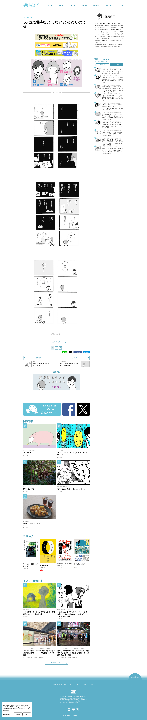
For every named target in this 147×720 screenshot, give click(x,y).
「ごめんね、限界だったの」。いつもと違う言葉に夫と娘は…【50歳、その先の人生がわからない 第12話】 (73, 614)
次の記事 (74, 358)
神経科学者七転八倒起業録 (64, 563)
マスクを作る (28, 452)
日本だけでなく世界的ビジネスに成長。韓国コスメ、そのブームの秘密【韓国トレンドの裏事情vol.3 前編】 (73, 653)
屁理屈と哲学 (44, 565)
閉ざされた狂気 (28, 489)
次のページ (56, 342)
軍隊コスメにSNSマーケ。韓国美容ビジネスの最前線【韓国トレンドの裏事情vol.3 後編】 (39, 653)
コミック (116, 64)
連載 (61, 5)
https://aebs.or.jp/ (73, 702)
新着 (50, 5)
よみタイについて (57, 684)
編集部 (96, 5)
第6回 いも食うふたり (31, 523)
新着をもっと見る (56, 663)
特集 (84, 5)
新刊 (73, 5)
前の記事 (38, 358)
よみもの (102, 64)
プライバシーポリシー (88, 684)
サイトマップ (76, 684)
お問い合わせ (67, 684)
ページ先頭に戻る (135, 680)
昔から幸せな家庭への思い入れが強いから (72, 489)
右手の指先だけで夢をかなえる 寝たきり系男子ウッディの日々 (30, 564)
